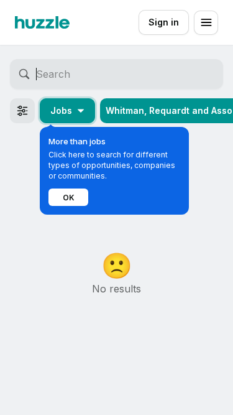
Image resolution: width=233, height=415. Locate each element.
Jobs (61, 110)
